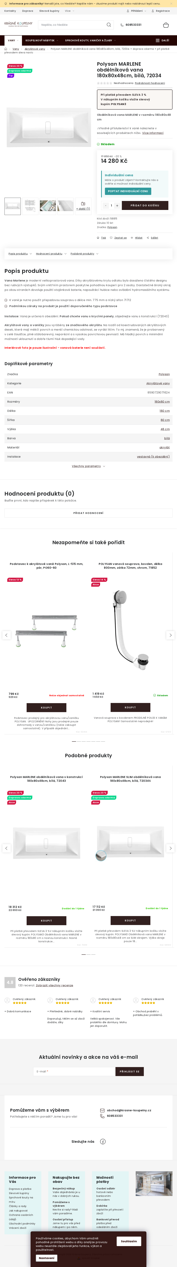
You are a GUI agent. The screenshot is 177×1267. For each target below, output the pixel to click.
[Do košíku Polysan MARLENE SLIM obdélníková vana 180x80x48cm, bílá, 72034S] (130, 920)
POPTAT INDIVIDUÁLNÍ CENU (128, 191)
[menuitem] (13, 40)
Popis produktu (18, 253)
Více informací (153, 133)
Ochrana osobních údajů (21, 1217)
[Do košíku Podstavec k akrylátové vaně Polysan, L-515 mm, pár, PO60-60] (46, 707)
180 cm (165, 411)
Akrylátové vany (158, 383)
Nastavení (46, 1258)
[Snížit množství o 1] (106, 206)
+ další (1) (83, 209)
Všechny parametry (86, 466)
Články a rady (18, 1206)
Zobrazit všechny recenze (54, 985)
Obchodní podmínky (22, 1223)
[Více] (162, 40)
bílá (167, 438)
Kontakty (10, 11)
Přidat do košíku (145, 205)
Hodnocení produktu (49, 253)
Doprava (27, 11)
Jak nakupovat (18, 1210)
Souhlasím (129, 1241)
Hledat (109, 24)
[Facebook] (103, 1141)
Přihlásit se (129, 1071)
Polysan (112, 227)
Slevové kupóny (49, 11)
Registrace (163, 11)
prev (6, 635)
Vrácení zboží (17, 1228)
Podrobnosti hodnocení (150, 83)
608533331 (133, 25)
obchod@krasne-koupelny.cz (129, 1110)
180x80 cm (162, 402)
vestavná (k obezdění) (153, 457)
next (170, 635)
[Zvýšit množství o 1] (117, 206)
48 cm (165, 429)
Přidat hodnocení (88, 513)
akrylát (165, 447)
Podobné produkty (82, 253)
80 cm (165, 420)
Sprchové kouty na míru (21, 1200)
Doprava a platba (20, 1189)
